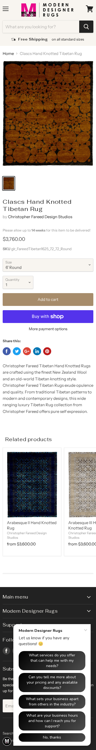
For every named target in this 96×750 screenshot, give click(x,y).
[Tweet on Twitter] (17, 351)
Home (8, 53)
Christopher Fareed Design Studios (40, 216)
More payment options (48, 329)
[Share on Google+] (27, 351)
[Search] (86, 27)
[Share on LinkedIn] (37, 351)
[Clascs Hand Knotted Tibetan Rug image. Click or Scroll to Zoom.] (48, 116)
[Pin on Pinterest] (47, 351)
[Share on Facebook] (7, 351)
